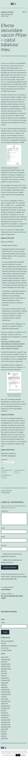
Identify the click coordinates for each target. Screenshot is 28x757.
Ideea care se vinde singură (9, 645)
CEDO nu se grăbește (7, 641)
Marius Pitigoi (6, 492)
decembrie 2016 (5, 720)
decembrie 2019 (5, 701)
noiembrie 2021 (5, 689)
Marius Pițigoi (7, 12)
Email (3, 536)
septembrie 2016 (6, 726)
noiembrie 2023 (5, 666)
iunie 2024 (4, 661)
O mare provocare (6, 650)
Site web (3, 545)
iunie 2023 (4, 673)
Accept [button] (17, 755)
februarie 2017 (5, 715)
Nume (3, 528)
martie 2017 (4, 713)
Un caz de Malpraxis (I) (6, 475)
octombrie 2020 (5, 692)
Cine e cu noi (4, 648)
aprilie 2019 (4, 703)
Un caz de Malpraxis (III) (6, 470)
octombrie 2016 (5, 724)
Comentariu (5, 511)
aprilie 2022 (4, 687)
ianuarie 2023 (5, 678)
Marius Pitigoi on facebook (9, 611)
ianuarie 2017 (5, 717)
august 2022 (4, 682)
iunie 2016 (4, 733)
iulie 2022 (4, 685)
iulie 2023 (4, 671)
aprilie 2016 (4, 738)
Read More (23, 755)
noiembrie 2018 (5, 706)
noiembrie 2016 (5, 722)
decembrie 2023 (5, 664)
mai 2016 (3, 736)
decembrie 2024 (5, 659)
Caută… (3, 622)
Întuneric (3, 643)
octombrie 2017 (5, 708)
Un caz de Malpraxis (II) (19, 470)
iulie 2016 (3, 731)
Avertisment (12, 456)
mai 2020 (3, 696)
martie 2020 (4, 699)
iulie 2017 (3, 710)
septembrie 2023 (6, 668)
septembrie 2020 (6, 694)
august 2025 (4, 657)
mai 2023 (3, 675)
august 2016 (4, 729)
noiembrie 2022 (5, 680)
